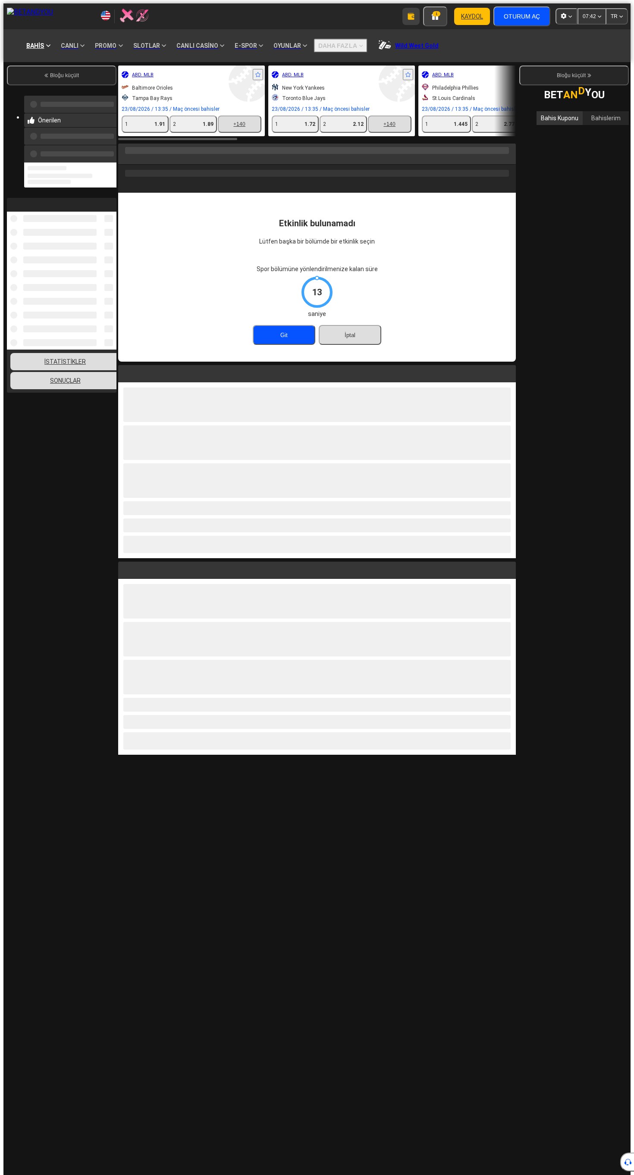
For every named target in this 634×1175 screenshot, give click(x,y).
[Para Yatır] (411, 16)
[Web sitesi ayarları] (566, 16)
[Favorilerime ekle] (258, 74)
